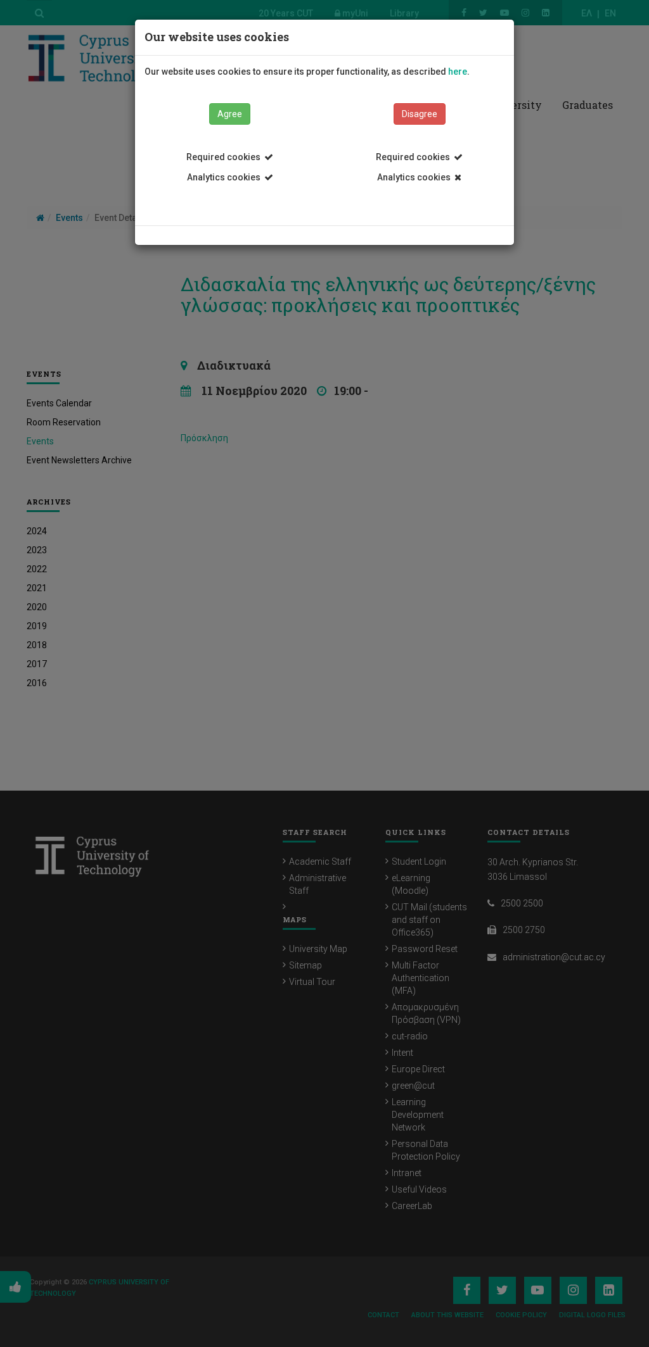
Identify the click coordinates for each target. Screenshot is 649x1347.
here (457, 71)
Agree (229, 114)
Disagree (419, 114)
